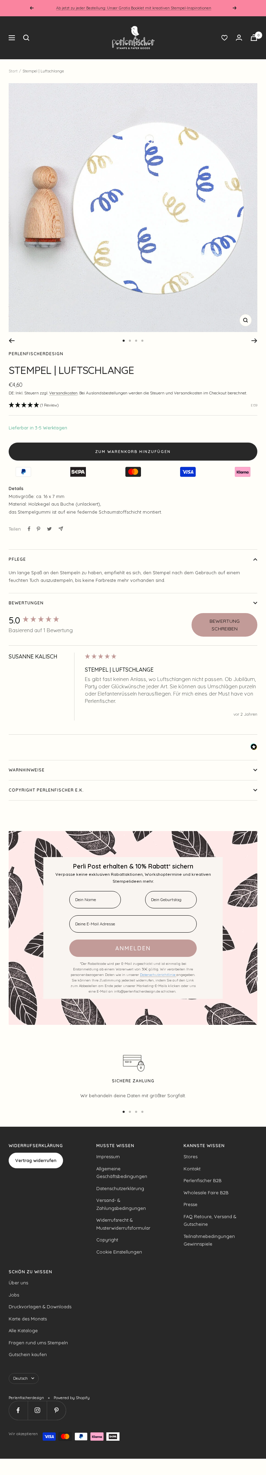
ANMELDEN (133, 948)
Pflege (17, 559)
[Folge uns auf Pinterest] (56, 1410)
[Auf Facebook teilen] (29, 528)
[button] (34, 405)
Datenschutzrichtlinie (158, 974)
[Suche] (26, 38)
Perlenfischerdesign (36, 353)
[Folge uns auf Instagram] (37, 1410)
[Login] (239, 38)
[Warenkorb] (253, 37)
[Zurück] (12, 340)
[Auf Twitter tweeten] (49, 528)
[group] (45, 620)
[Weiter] (254, 340)
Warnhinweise (27, 770)
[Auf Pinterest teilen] (38, 528)
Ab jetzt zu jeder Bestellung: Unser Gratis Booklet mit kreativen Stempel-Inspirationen (133, 8)
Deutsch (20, 1378)
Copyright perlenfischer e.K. (46, 790)
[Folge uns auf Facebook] (18, 1410)
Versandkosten (63, 392)
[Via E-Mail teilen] (61, 528)
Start (13, 71)
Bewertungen (26, 602)
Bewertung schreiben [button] (225, 625)
